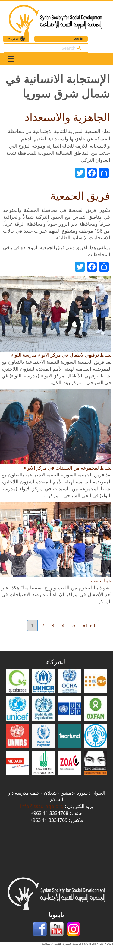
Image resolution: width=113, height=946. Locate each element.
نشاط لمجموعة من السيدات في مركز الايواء (67, 467)
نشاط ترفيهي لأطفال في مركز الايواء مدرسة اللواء (61, 355)
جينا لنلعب (101, 580)
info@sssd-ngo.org (42, 806)
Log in (78, 38)
